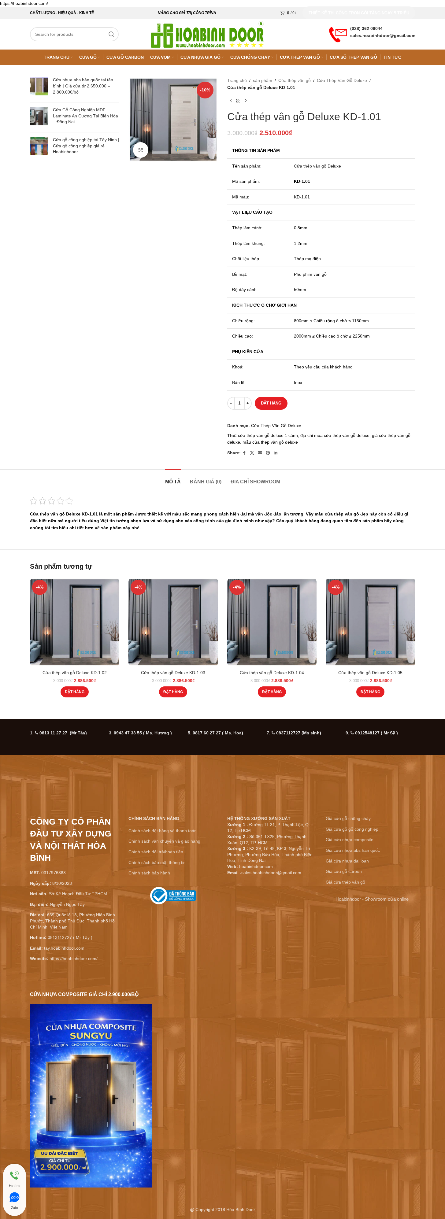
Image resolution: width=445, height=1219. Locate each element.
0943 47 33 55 (143, 732)
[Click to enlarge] (140, 149)
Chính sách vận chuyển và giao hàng (164, 841)
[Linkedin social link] (275, 453)
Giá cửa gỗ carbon (344, 871)
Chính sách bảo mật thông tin (157, 862)
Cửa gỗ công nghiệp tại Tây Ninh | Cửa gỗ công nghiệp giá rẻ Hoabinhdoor (86, 145)
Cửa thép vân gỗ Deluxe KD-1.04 (272, 672)
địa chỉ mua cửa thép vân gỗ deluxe (334, 435)
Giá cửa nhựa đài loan (347, 861)
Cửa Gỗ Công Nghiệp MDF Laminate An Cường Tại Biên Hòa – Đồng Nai (85, 115)
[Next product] (245, 100)
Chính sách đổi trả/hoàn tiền (155, 851)
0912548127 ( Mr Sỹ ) (376, 732)
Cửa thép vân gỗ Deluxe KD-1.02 (75, 672)
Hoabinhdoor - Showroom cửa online (372, 899)
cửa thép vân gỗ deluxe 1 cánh (268, 435)
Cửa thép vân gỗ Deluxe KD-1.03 (173, 672)
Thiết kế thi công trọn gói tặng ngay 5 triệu (359, 13)
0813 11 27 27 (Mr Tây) (63, 732)
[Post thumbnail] (39, 87)
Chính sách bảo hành (149, 872)
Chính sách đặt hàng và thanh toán (162, 830)
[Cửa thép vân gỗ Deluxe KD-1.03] (173, 622)
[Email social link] (260, 453)
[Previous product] (231, 100)
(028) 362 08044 (366, 28)
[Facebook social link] (244, 453)
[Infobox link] (173, 898)
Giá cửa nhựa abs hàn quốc (353, 850)
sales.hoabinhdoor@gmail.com (382, 35)
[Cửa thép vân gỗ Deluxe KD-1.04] (272, 622)
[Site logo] (207, 33)
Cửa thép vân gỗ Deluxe (317, 166)
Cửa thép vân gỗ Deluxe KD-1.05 (370, 672)
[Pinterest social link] (268, 453)
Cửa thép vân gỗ (294, 80)
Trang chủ (237, 80)
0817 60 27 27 (218, 732)
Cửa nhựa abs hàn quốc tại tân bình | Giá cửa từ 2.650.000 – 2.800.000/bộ (83, 85)
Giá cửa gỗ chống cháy (348, 818)
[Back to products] (238, 100)
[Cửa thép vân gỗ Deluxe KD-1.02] (75, 622)
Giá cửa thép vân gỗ (345, 882)
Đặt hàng (271, 403)
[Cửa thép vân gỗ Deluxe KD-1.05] (370, 622)
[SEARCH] (112, 34)
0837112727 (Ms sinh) (298, 732)
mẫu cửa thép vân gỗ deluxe (270, 442)
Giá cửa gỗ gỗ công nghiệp (352, 829)
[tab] (173, 478)
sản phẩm (262, 80)
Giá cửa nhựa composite (349, 839)
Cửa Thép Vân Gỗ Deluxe (342, 80)
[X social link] (252, 453)
